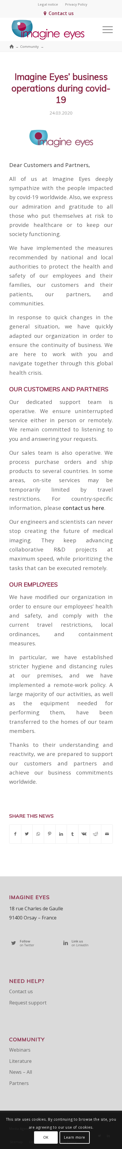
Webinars (19, 1050)
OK (46, 1137)
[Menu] (105, 29)
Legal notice (48, 4)
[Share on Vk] (84, 834)
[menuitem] (48, 4)
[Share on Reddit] (95, 834)
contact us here (83, 507)
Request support (27, 1002)
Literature (20, 1061)
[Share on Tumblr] (72, 834)
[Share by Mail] (107, 834)
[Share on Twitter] (27, 834)
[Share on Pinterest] (49, 834)
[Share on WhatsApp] (38, 834)
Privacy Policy (76, 4)
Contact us (61, 13)
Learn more (74, 1137)
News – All (20, 1072)
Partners (19, 1083)
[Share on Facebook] (15, 834)
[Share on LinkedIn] (61, 834)
